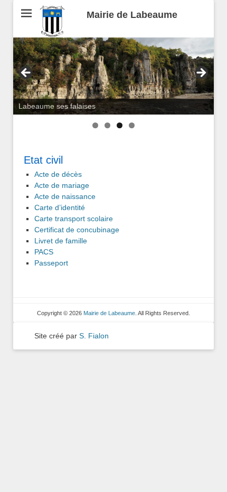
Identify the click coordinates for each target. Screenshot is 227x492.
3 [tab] (119, 125)
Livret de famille (60, 240)
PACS (43, 252)
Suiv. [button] (201, 73)
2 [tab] (107, 125)
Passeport (51, 263)
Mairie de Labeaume (132, 15)
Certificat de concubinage (76, 229)
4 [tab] (132, 125)
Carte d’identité (59, 207)
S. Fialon (94, 336)
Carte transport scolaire (73, 218)
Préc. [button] (26, 73)
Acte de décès (58, 174)
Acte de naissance (65, 196)
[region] (113, 76)
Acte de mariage (61, 185)
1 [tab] (95, 125)
